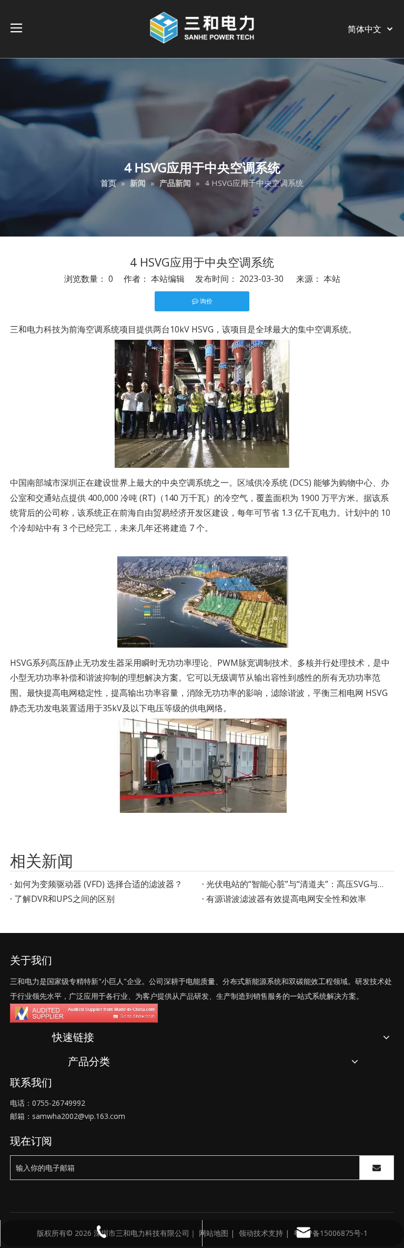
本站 (332, 278)
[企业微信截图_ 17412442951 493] (84, 1013)
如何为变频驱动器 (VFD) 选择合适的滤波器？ (98, 884)
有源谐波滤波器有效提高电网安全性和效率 (286, 899)
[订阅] (376, 1167)
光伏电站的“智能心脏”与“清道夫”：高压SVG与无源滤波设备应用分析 (298, 884)
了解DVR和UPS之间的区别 (64, 899)
